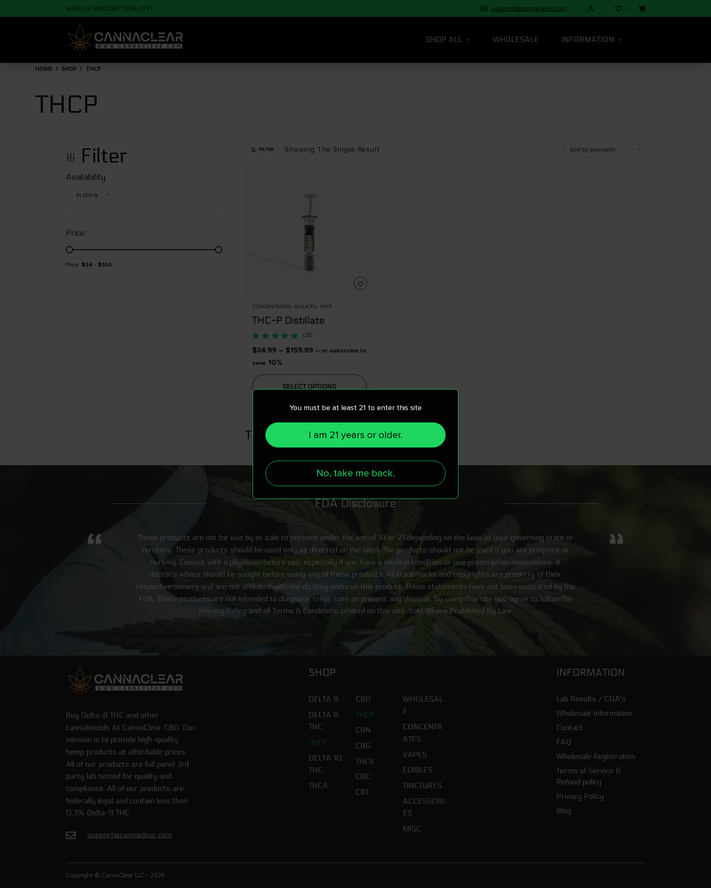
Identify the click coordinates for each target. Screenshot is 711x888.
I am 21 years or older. (355, 435)
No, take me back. (355, 473)
